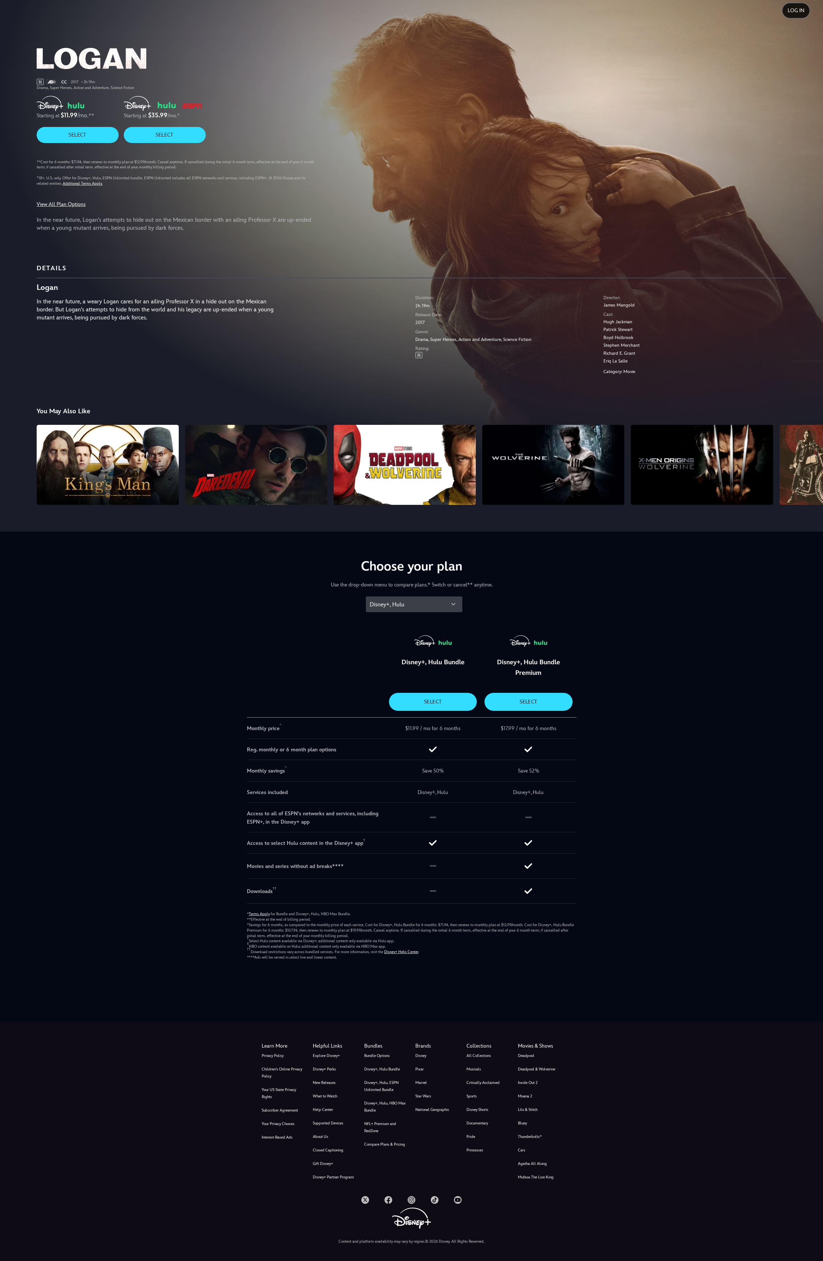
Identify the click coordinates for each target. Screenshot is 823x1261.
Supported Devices (328, 1123)
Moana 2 (525, 1096)
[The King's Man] (108, 465)
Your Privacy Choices (278, 1124)
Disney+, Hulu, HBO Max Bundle (385, 1107)
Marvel (421, 1082)
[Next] (810, 464)
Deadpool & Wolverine (536, 1069)
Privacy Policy (273, 1055)
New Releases (324, 1082)
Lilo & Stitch (528, 1109)
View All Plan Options (61, 204)
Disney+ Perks (324, 1069)
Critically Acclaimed (483, 1082)
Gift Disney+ (323, 1163)
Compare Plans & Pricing (384, 1144)
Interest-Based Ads (277, 1137)
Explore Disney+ (326, 1055)
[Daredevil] (256, 465)
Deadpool (526, 1055)
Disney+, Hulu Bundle (382, 1069)
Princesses (474, 1150)
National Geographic (432, 1109)
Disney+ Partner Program (333, 1177)
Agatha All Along (532, 1163)
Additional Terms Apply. (83, 183)
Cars (521, 1150)
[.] (365, 1200)
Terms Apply (259, 914)
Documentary (477, 1123)
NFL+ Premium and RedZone (380, 1127)
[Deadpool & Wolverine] (405, 465)
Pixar (419, 1069)
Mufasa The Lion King (536, 1177)
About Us (320, 1136)
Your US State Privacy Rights (279, 1093)
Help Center (323, 1109)
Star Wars (423, 1096)
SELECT (77, 135)
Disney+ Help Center (401, 952)
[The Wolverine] (553, 465)
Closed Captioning (328, 1150)
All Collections (478, 1055)
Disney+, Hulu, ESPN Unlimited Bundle (381, 1086)
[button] (334, 1046)
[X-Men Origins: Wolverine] (702, 465)
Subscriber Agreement (280, 1110)
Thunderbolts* (530, 1136)
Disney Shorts (477, 1109)
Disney (420, 1055)
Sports (471, 1096)
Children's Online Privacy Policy (282, 1072)
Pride (470, 1136)
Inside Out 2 (528, 1082)
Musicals (473, 1069)
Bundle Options (377, 1055)
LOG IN (796, 10)
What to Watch (325, 1096)
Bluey (522, 1123)
